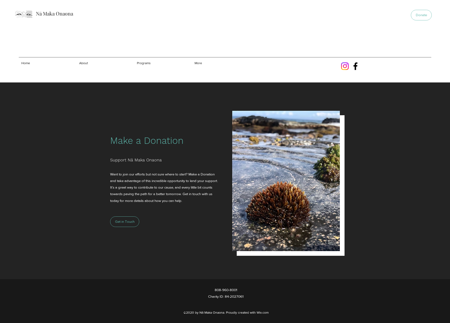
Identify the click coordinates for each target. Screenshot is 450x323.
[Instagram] (345, 66)
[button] (421, 15)
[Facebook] (355, 66)
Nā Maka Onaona (54, 13)
